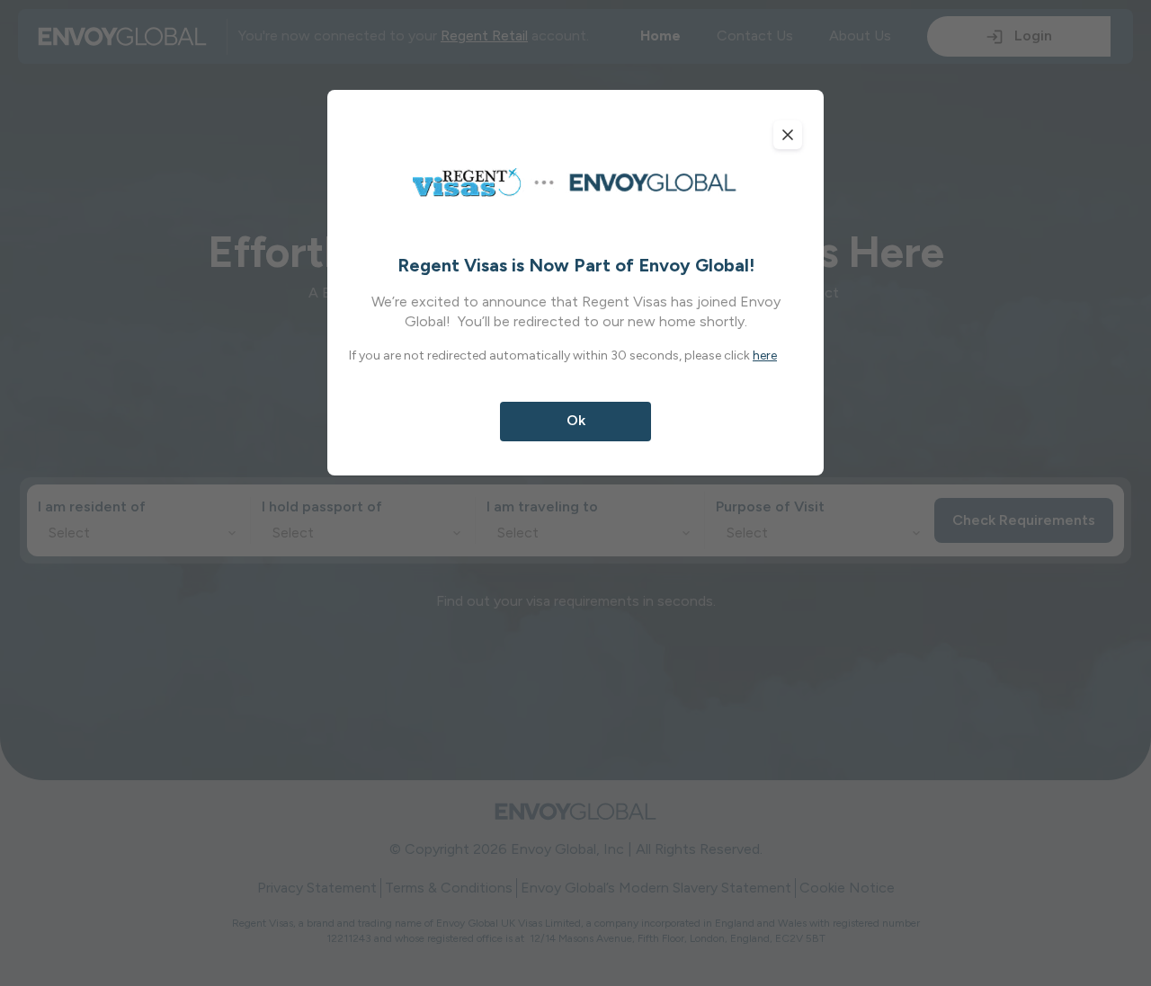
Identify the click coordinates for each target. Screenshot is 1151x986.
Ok (576, 420)
